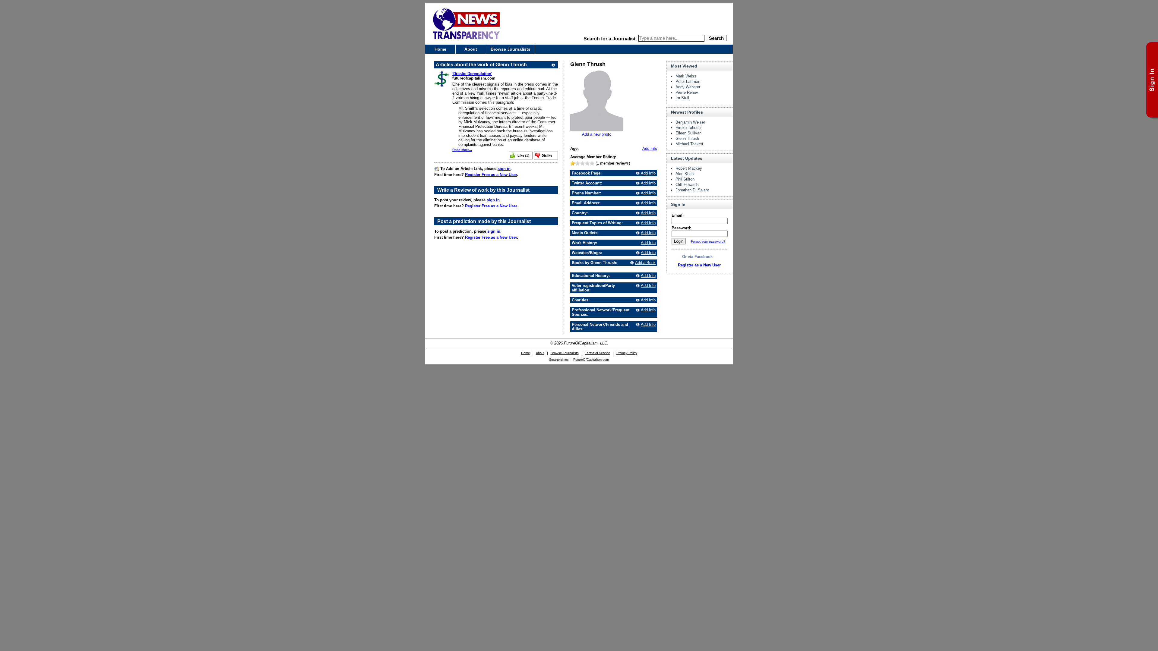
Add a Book (645, 262)
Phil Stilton (685, 179)
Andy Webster (688, 87)
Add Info (649, 148)
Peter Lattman (688, 81)
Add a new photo (596, 134)
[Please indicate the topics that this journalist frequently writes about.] (637, 223)
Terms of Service (597, 353)
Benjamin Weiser (690, 122)
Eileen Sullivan (688, 133)
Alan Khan (685, 173)
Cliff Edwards (687, 184)
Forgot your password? (708, 241)
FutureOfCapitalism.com (591, 359)
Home (440, 49)
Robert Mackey (689, 168)
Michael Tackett (689, 144)
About (470, 49)
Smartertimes (559, 359)
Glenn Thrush (687, 138)
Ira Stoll (682, 98)
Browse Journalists (510, 49)
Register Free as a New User (491, 174)
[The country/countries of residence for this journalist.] (637, 213)
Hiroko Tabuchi (688, 127)
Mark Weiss (686, 76)
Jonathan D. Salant (692, 190)
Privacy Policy (626, 353)
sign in (504, 168)
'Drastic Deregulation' (472, 73)
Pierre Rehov (687, 92)
